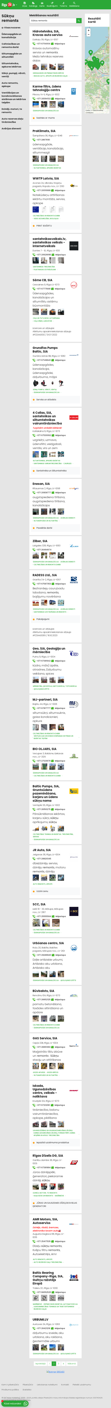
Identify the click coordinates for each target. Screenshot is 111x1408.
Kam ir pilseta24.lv (10, 1384)
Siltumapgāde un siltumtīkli (12, 55)
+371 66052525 (42, 1292)
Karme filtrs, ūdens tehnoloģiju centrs (47, 88)
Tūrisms (63, 6)
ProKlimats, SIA (44, 131)
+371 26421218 (42, 1328)
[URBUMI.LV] (36, 1347)
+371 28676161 (42, 139)
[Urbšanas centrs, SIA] (36, 974)
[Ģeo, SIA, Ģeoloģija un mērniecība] (36, 680)
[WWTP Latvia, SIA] (36, 209)
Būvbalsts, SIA (43, 991)
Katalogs (33, 6)
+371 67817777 (42, 708)
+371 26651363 (42, 1047)
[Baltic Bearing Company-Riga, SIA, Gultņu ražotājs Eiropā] (36, 1298)
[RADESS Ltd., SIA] (36, 603)
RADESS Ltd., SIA (45, 575)
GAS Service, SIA (45, 1038)
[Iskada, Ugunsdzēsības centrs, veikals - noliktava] (36, 1124)
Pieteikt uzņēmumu (82, 1384)
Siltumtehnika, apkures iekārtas (11, 65)
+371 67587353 (42, 583)
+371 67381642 (42, 660)
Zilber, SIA (40, 541)
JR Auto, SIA (42, 850)
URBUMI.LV (40, 1319)
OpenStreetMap (98, 110)
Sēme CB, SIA (42, 280)
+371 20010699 (42, 190)
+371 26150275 (42, 809)
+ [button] (88, 30)
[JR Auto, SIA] (36, 878)
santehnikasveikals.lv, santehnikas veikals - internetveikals (49, 242)
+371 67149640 (42, 360)
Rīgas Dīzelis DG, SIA (48, 1156)
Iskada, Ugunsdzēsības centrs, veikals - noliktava (45, 1091)
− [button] (88, 34)
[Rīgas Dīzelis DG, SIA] (36, 1186)
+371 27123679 (42, 761)
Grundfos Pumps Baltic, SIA (45, 349)
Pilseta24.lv (28, 1384)
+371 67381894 (42, 1167)
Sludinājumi (52, 6)
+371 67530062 (42, 435)
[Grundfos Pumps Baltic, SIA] (36, 383)
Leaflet (88, 110)
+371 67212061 (42, 1105)
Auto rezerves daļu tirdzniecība (12, 120)
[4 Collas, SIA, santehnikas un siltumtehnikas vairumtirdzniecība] (36, 454)
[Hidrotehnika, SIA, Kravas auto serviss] (36, 67)
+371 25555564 (42, 916)
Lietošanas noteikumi (47, 1384)
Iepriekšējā (40, 1363)
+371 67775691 (42, 288)
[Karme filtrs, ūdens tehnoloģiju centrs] (36, 104)
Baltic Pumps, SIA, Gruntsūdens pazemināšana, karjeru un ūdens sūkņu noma (46, 793)
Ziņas (24, 6)
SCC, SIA (39, 904)
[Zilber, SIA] (36, 555)
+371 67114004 (42, 43)
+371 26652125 (42, 999)
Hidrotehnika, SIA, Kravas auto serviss (48, 33)
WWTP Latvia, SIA (46, 178)
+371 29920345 (43, 858)
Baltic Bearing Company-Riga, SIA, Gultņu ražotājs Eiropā (48, 1278)
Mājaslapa (59, 43)
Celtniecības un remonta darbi (11, 45)
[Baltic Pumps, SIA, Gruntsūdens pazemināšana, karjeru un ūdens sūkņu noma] (36, 828)
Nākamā (72, 1363)
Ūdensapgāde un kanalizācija (11, 36)
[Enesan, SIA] (36, 511)
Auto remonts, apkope (10, 84)
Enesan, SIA (41, 484)
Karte (42, 6)
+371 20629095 (42, 254)
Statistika (27, 1389)
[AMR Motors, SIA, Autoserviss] (74, 1222)
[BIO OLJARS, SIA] (36, 766)
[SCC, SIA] (36, 923)
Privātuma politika (10, 1389)
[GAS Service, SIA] (36, 1066)
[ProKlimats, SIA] (36, 159)
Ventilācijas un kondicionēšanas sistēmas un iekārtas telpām (14, 97)
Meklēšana (74, 6)
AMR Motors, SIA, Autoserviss (45, 1221)
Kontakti (65, 1384)
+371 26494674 (43, 549)
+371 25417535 (42, 1241)
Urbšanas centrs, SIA (48, 943)
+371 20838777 (42, 492)
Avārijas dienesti (11, 128)
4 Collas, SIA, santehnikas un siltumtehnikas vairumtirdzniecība (47, 418)
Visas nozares (12, 27)
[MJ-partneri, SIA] (36, 727)
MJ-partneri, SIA (45, 699)
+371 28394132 (42, 98)
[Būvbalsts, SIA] (36, 1018)
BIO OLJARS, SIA (44, 749)
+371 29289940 (42, 955)
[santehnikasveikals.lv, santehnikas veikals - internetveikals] (36, 260)
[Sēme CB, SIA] (36, 312)
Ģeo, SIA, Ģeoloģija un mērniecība (49, 650)
